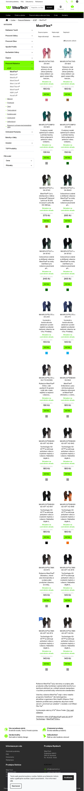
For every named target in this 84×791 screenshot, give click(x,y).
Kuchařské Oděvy (12, 52)
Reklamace (39, 1)
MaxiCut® (13, 75)
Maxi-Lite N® (15, 84)
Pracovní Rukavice (13, 63)
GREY (46, 163)
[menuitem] (8, 15)
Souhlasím (68, 778)
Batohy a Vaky (11, 137)
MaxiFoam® (14, 90)
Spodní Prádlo (11, 47)
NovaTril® (13, 96)
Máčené (10, 99)
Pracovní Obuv (11, 41)
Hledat (49, 7)
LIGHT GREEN (67, 100)
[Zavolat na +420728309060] (68, 1)
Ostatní (8, 143)
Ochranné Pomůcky (13, 132)
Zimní (9, 106)
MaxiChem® (14, 81)
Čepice (8, 58)
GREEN (67, 163)
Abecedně (56, 36)
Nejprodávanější (43, 36)
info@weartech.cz (53, 769)
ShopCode (76, 788)
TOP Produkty (11, 149)
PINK (46, 100)
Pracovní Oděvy (12, 36)
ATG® (9, 68)
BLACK (46, 543)
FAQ (22, 1)
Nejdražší (66, 32)
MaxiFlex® (14, 72)
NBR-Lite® (14, 93)
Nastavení (16, 786)
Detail (46, 94)
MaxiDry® (13, 78)
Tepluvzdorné (11, 110)
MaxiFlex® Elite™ (53, 719)
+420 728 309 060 (54, 772)
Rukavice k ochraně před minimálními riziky (19, 126)
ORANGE (67, 543)
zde (11, 781)
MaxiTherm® (15, 87)
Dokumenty (29, 1)
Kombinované (11, 114)
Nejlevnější (55, 32)
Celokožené (11, 118)
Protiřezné (10, 103)
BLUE (46, 353)
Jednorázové (11, 121)
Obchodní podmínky (12, 1)
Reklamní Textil (12, 30)
